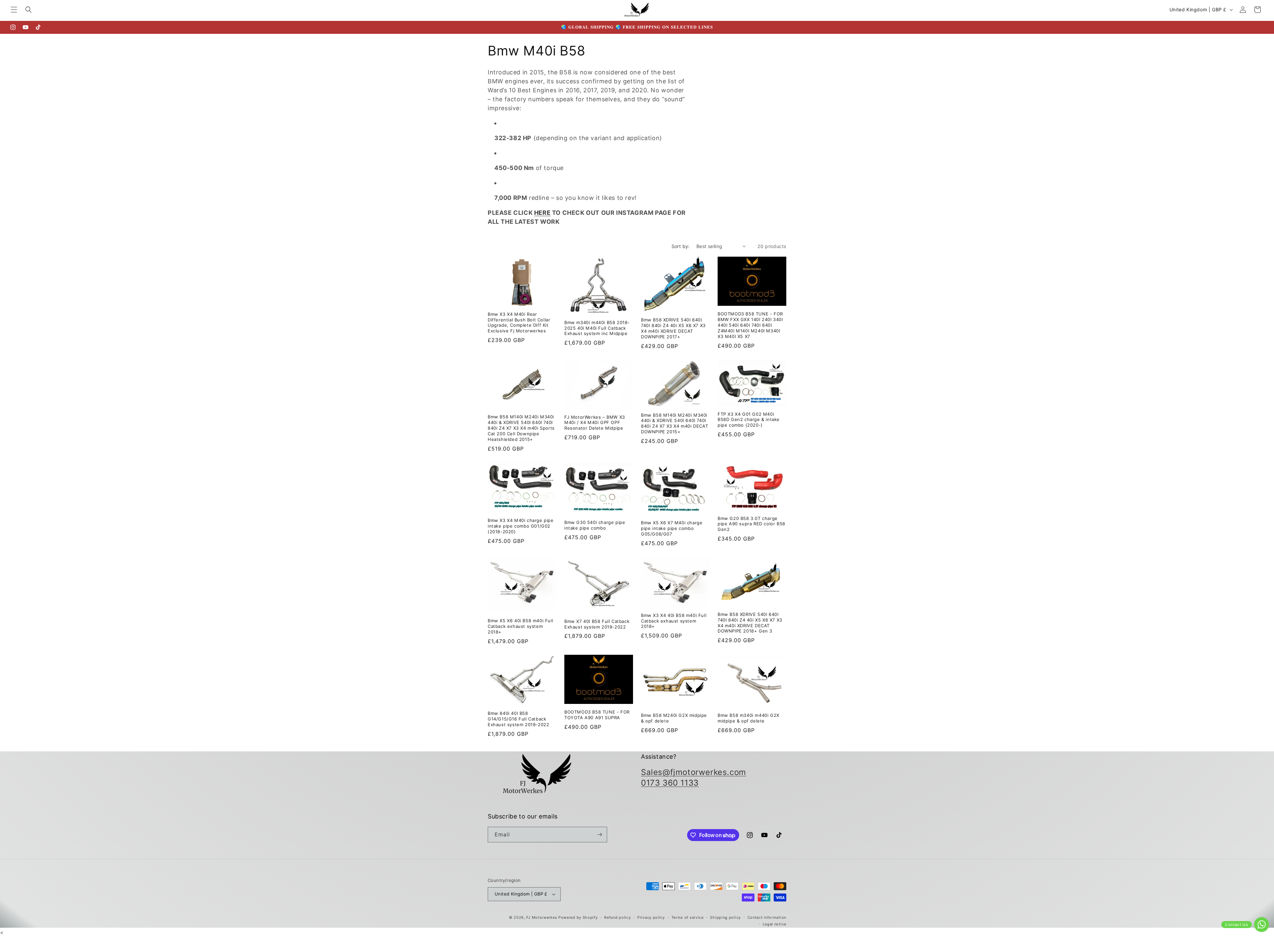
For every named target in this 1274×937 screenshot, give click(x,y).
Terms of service (688, 917)
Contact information (766, 917)
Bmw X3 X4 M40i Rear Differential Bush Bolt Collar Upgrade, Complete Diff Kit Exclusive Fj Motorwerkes (519, 322)
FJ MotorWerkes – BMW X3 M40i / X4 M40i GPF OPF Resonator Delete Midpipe (594, 422)
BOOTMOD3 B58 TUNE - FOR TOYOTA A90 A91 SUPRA (597, 714)
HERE (542, 212)
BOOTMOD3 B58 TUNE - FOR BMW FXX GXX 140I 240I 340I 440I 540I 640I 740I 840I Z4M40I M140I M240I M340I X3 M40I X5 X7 (750, 325)
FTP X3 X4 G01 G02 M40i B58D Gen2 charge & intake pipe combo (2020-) (749, 419)
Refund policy (617, 917)
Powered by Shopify (578, 917)
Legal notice (774, 924)
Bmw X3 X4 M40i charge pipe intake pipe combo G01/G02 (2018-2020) (521, 526)
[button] (14, 9)
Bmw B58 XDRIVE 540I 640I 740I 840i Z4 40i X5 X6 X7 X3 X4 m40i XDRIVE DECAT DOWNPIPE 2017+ (673, 328)
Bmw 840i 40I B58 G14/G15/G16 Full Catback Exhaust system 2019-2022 (518, 719)
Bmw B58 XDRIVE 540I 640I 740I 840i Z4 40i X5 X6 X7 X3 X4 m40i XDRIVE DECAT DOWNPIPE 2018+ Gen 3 (750, 623)
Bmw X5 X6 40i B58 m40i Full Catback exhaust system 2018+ (520, 626)
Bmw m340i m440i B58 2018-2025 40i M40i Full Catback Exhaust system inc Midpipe (597, 328)
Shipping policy (725, 917)
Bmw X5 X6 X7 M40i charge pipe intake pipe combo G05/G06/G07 (671, 528)
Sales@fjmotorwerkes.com (693, 772)
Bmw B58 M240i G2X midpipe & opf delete (674, 718)
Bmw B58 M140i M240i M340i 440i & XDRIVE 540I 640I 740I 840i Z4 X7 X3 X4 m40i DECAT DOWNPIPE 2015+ (674, 423)
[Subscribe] (599, 834)
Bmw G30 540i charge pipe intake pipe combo (594, 525)
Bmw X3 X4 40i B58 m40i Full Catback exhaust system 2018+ (673, 621)
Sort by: (681, 246)
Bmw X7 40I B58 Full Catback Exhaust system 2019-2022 (596, 624)
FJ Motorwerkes (541, 917)
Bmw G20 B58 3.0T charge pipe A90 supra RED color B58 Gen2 (751, 524)
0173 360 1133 (670, 783)
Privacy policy (651, 917)
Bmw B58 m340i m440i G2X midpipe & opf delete (748, 718)
